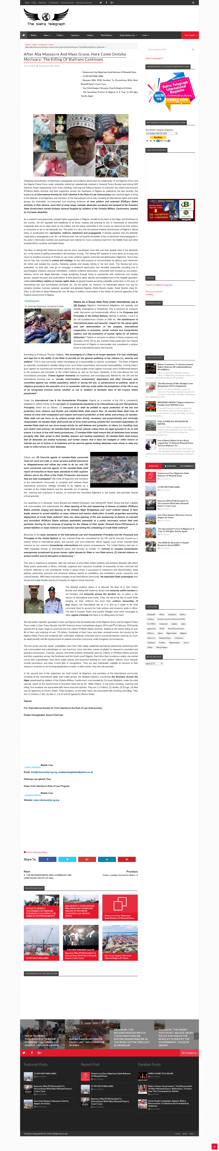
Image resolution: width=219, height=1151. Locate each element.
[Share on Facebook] (47, 859)
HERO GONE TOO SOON (160, 1073)
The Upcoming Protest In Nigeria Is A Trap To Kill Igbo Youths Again (176, 530)
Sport (186, 642)
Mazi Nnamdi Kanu (176, 628)
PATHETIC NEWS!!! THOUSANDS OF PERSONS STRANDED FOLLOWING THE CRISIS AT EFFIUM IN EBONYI (41, 912)
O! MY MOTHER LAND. (93, 76)
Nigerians (151, 638)
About (27, 2)
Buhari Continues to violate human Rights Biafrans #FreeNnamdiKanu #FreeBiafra (175, 367)
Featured (43, 44)
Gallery (90, 35)
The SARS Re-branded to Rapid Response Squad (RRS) (173, 543)
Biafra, (42, 66)
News (51, 44)
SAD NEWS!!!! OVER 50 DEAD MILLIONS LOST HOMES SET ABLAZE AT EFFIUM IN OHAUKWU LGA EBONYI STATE (80, 911)
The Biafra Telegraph (32, 1134)
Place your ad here (154, 291)
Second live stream (84, 2)
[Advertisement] (141, 15)
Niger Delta (171, 633)
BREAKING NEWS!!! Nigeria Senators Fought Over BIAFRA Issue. (176, 403)
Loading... (149, 294)
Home (27, 44)
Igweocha (151, 628)
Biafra (34, 44)
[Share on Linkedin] (107, 859)
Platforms (42, 2)
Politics (60, 35)
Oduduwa (179, 638)
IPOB (162, 628)
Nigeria (183, 633)
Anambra (172, 614)
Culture (150, 619)
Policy (34, 2)
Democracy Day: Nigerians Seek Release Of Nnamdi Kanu (109, 72)
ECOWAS (151, 624)
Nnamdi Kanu (165, 638)
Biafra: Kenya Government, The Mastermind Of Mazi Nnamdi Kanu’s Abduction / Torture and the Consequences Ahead (170, 1088)
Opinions (75, 35)
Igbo (183, 624)
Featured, (49, 66)
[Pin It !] (127, 859)
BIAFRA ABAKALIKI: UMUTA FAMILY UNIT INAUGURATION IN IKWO (42, 1042)
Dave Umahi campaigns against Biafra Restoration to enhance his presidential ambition (168, 1103)
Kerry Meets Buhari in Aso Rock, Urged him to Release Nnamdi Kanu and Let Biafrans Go (175, 443)
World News (106, 35)
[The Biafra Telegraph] (52, 18)
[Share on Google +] (87, 859)
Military (150, 633)
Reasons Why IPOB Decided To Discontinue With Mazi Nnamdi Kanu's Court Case (80, 955)
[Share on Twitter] (67, 859)
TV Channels (54, 2)
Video (150, 647)
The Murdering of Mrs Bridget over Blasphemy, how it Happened (175, 384)
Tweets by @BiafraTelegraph (159, 285)
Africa (161, 614)
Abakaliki (151, 614)
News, (57, 66)
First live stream (67, 2)
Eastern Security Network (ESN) (171, 619)
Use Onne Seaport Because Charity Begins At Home (107, 88)
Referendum (174, 642)
